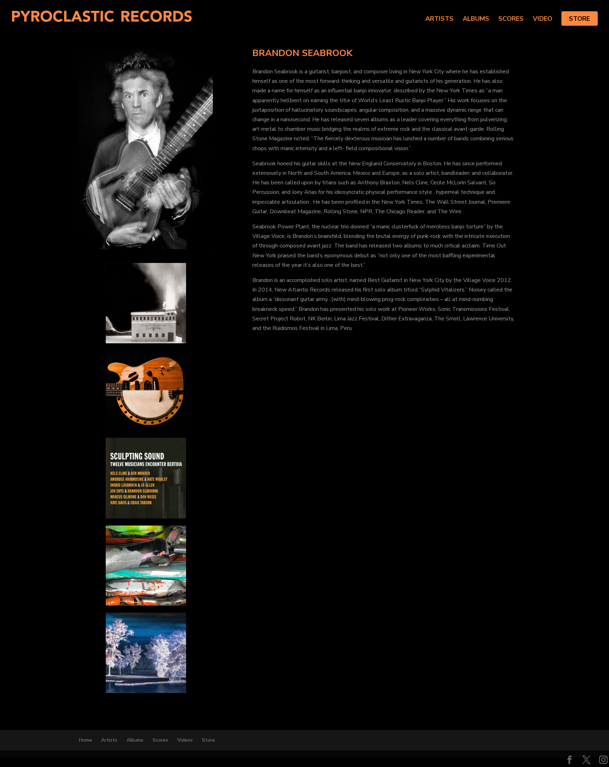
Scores (511, 19)
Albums (476, 19)
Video (542, 19)
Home (85, 740)
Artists (439, 19)
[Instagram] (603, 761)
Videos (185, 740)
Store (579, 18)
